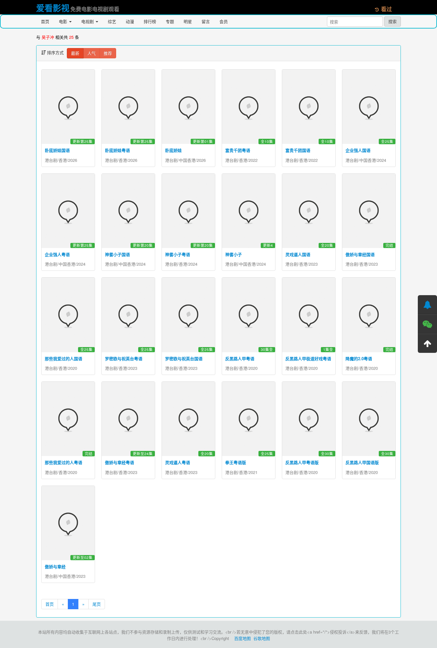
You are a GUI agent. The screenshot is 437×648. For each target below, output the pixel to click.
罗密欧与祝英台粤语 (123, 358)
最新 (75, 53)
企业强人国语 (358, 150)
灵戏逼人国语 (297, 254)
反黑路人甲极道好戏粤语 (308, 358)
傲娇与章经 (55, 566)
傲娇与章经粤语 (119, 462)
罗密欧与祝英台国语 (184, 358)
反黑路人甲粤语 (239, 358)
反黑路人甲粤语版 (302, 462)
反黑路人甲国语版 (362, 462)
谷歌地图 (261, 638)
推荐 (108, 53)
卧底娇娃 (173, 150)
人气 (91, 53)
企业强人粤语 (57, 254)
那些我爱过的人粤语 (63, 462)
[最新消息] (427, 304)
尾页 (96, 604)
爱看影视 (52, 8)
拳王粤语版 (235, 462)
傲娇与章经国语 (360, 254)
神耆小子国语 (117, 254)
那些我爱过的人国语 (63, 358)
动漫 (130, 21)
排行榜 (150, 21)
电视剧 (88, 21)
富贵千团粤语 (237, 150)
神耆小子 (233, 254)
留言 (206, 21)
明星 (188, 21)
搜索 (392, 21)
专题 (170, 21)
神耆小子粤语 (177, 254)
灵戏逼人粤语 (177, 462)
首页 (45, 21)
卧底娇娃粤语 (117, 150)
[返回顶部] (427, 343)
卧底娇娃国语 (57, 150)
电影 (63, 21)
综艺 (112, 21)
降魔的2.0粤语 (359, 358)
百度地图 (242, 638)
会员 (223, 21)
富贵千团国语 (297, 150)
